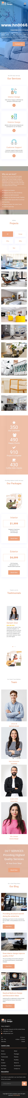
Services (3, 1054)
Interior (14, 517)
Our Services (17, 1065)
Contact (3, 1062)
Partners (16, 1057)
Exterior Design (14, 122)
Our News (3, 1065)
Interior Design (14, 97)
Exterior (14, 551)
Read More (9, 926)
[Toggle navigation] (25, 3)
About (15, 1051)
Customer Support (14, 147)
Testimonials (4, 1057)
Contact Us (19, 44)
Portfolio (16, 1060)
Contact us (17, 1068)
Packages (16, 1054)
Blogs (2, 1060)
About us (16, 1062)
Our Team (3, 1068)
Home (2, 1051)
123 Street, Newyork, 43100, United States (14, 1029)
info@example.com (8, 1033)
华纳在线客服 (16, 1095)
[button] (12, 646)
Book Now (14, 538)
